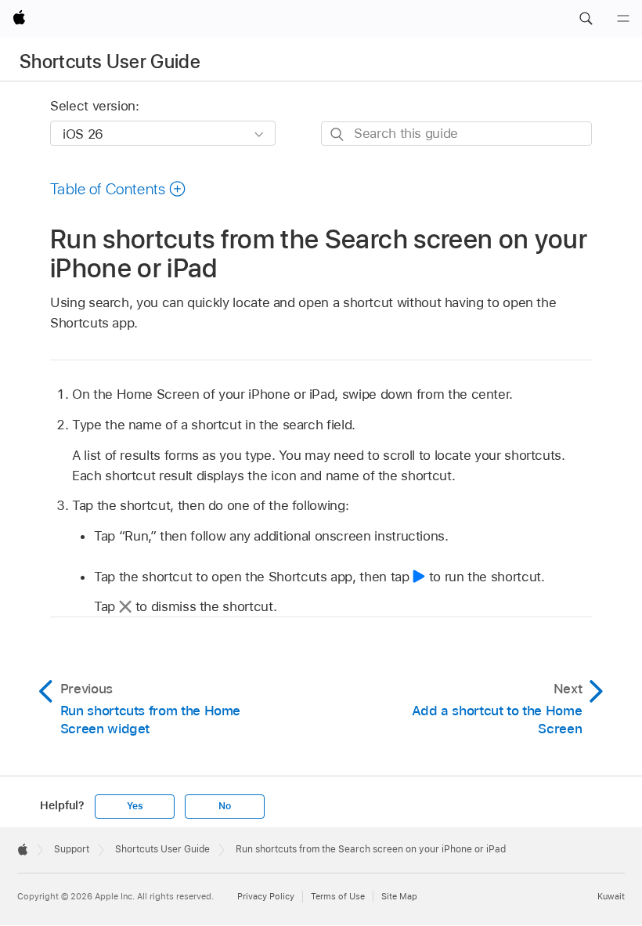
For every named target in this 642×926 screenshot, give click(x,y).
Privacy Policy (265, 896)
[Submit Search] (338, 134)
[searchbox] (456, 133)
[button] (585, 19)
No (224, 806)
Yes (134, 806)
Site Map (399, 896)
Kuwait (611, 896)
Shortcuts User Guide (110, 61)
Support (71, 849)
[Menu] (623, 19)
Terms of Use (338, 896)
